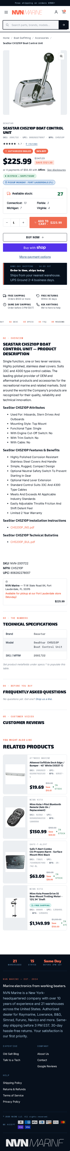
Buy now (33, 237)
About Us (43, 1053)
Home (6, 37)
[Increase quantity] (23, 222)
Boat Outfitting (22, 37)
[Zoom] (61, 56)
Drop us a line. (44, 699)
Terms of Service (13, 1095)
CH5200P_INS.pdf (22, 527)
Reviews (58, 321)
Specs (28, 321)
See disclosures (56, 169)
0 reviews (32, 143)
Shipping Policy (12, 1082)
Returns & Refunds (14, 1089)
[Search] (64, 25)
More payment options (35, 257)
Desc (13, 321)
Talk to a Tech (11, 1060)
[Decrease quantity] (7, 222)
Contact (42, 1060)
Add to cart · (50, 222)
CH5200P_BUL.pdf (22, 542)
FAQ (42, 321)
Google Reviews (47, 1066)
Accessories (42, 37)
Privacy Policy (11, 1101)
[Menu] (6, 12)
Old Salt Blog (11, 1053)
